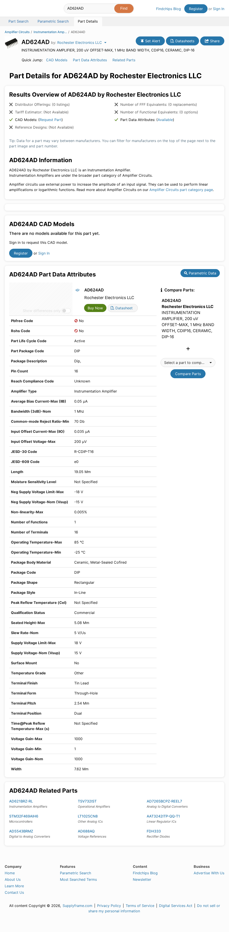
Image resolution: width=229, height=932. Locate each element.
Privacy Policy (109, 905)
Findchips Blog (168, 8)
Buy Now (95, 308)
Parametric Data (202, 273)
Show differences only (42, 310)
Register (196, 8)
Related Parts (123, 60)
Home (10, 873)
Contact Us (14, 892)
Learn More (14, 886)
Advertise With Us (209, 873)
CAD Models (56, 60)
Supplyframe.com (77, 905)
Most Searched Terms (78, 879)
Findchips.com (19, 9)
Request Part (50, 119)
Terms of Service (140, 905)
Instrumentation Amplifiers (50, 32)
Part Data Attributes (90, 60)
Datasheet (123, 308)
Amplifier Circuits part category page (181, 189)
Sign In (218, 8)
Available (165, 119)
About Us (13, 879)
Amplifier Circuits (17, 32)
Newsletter (142, 879)
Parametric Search (75, 873)
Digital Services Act (175, 905)
